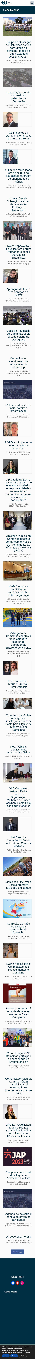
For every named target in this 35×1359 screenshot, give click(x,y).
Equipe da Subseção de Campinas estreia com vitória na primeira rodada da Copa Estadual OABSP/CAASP (18, 49)
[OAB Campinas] (17, 2)
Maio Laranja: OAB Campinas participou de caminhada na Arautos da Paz (18, 1057)
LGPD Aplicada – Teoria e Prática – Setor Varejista (18, 684)
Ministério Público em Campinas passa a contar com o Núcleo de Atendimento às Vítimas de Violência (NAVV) (18, 543)
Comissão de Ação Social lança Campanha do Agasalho (18, 928)
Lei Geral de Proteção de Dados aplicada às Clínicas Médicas (18, 842)
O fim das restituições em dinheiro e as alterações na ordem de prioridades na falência (18, 175)
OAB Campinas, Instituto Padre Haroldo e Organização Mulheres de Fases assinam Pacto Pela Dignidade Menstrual (18, 797)
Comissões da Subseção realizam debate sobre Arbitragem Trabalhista (18, 204)
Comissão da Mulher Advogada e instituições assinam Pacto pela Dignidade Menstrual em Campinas (18, 722)
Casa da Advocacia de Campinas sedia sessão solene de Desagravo (18, 335)
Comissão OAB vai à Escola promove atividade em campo (18, 884)
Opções (23, 1356)
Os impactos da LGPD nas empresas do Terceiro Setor (18, 135)
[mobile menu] (32, 3)
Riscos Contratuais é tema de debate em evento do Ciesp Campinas (18, 1013)
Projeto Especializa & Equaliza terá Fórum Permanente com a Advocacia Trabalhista (18, 251)
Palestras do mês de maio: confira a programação (18, 408)
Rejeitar (14, 1356)
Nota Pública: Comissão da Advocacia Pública (18, 749)
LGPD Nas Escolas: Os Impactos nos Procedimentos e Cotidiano (18, 968)
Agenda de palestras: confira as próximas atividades (18, 1216)
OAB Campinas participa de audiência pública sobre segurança (18, 591)
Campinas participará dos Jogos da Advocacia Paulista (19, 1175)
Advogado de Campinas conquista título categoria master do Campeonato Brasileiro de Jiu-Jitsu (18, 640)
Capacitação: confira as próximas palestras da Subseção (18, 97)
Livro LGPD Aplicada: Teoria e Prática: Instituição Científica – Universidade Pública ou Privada (18, 1130)
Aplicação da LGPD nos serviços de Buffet (18, 292)
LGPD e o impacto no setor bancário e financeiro (18, 445)
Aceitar (6, 1356)
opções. (27, 1352)
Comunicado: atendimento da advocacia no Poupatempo (18, 363)
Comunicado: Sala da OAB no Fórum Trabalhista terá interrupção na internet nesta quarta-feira (18, 1086)
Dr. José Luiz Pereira (18, 1236)
